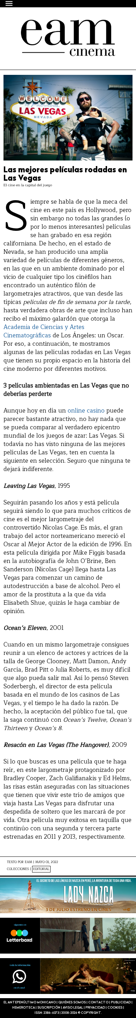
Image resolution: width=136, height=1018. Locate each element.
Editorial (41, 869)
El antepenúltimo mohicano (64, 26)
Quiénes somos (72, 1002)
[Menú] (9, 3)
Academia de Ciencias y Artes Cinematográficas (43, 331)
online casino (86, 411)
